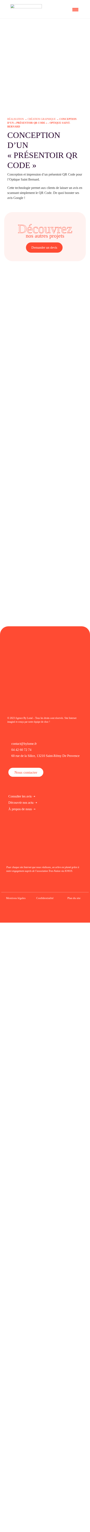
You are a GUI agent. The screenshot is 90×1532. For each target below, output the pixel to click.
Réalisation (15, 119)
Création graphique (42, 119)
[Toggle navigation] (76, 9)
